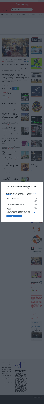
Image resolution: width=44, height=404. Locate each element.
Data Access (22, 220)
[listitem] (22, 198)
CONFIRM (14, 216)
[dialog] (22, 202)
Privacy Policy (28, 220)
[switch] (35, 201)
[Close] (41, 184)
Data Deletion (16, 220)
